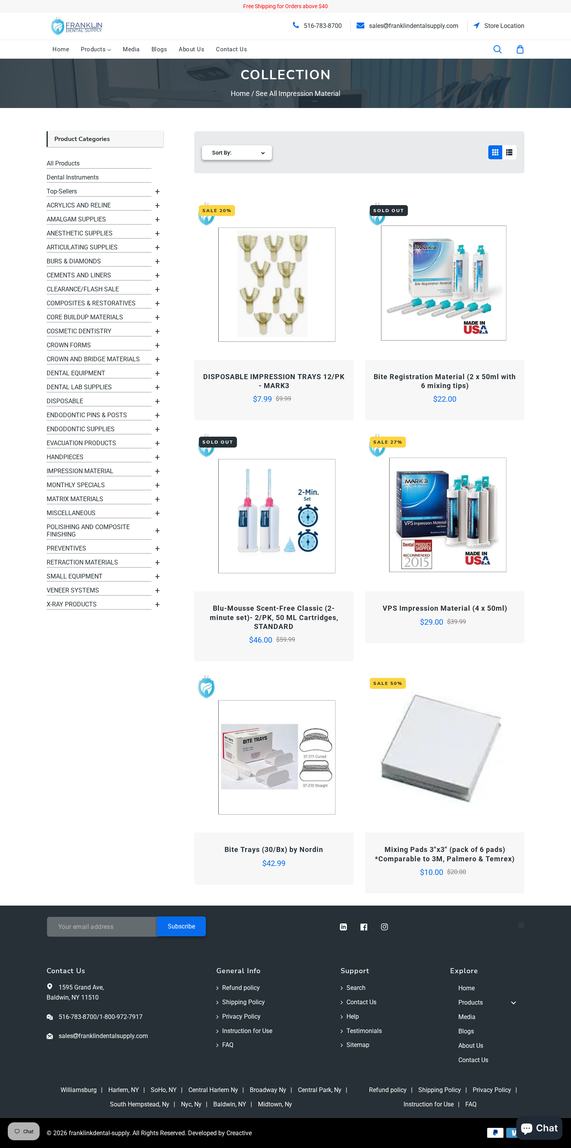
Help (352, 1016)
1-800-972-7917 (121, 1017)
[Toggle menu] (513, 1003)
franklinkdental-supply (99, 1133)
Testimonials (364, 1031)
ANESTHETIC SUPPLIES (80, 233)
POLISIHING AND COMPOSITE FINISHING (88, 530)
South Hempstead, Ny (139, 1104)
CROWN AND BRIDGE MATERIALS (93, 359)
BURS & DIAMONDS (74, 261)
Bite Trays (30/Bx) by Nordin (274, 849)
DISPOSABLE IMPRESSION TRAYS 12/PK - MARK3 (274, 381)
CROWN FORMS (69, 345)
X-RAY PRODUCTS (72, 604)
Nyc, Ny (191, 1104)
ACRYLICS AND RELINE (79, 205)
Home (240, 93)
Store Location (503, 26)
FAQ (227, 1045)
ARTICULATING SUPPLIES (82, 247)
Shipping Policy (243, 1002)
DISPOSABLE (65, 401)
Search (356, 987)
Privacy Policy (241, 1016)
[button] (502, 49)
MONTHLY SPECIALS (76, 485)
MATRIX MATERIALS (75, 499)
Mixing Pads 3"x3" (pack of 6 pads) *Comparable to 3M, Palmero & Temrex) (445, 853)
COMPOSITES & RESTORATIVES (91, 303)
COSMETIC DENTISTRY (79, 331)
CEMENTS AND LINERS (79, 275)
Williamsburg (79, 1090)
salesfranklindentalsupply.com (412, 26)
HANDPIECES (65, 457)
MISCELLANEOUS (71, 513)
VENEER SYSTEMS (73, 590)
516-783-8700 (322, 26)
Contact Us (361, 1002)
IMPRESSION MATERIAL (80, 471)
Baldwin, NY (229, 1104)
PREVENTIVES (66, 548)
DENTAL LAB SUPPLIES (79, 387)
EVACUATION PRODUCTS (81, 443)
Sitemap (357, 1045)
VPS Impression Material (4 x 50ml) (445, 608)
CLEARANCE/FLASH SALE (83, 289)
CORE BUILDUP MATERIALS (85, 317)
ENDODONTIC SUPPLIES (81, 429)
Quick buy (234, 337)
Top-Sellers (62, 191)
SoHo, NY (164, 1090)
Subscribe (181, 926)
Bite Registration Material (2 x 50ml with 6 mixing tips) (445, 381)
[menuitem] (61, 49)
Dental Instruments (73, 177)
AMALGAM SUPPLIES (76, 219)
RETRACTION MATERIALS (82, 562)
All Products (63, 163)
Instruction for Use (247, 1031)
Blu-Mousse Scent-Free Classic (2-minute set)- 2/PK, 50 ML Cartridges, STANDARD (274, 617)
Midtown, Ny (275, 1104)
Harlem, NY (123, 1090)
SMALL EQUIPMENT (75, 576)
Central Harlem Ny (213, 1090)
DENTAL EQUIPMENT (76, 373)
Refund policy (241, 987)
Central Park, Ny (319, 1090)
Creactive (239, 1133)
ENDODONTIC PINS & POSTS (87, 415)
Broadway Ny (268, 1090)
